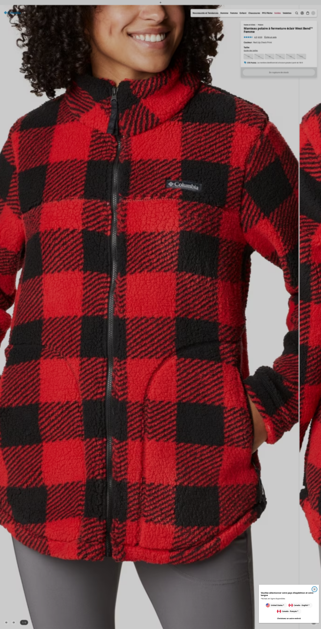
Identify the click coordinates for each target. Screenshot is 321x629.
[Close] (314, 589)
